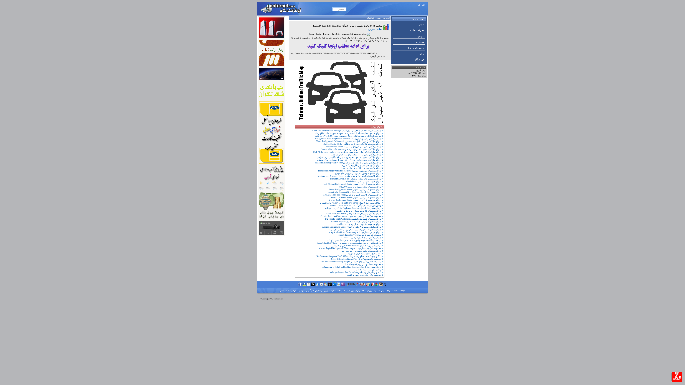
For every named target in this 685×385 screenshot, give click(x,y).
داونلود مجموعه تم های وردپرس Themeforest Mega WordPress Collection (349, 171)
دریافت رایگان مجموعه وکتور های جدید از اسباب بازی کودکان (354, 240)
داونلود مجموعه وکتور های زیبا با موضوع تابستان (360, 187)
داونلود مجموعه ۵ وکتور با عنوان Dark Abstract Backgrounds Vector (352, 184)
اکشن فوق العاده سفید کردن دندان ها (364, 253)
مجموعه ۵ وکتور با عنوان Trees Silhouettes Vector (359, 235)
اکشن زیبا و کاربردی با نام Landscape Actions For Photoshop (355, 272)
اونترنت (386, 18)
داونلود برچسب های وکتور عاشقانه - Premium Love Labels (355, 179)
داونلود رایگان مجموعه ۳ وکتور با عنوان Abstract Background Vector (351, 227)
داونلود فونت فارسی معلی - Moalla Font (363, 181)
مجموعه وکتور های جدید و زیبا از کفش (364, 275)
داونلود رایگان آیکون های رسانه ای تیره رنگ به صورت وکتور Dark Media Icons (347, 152)
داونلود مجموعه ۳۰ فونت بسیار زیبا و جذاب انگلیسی (358, 224)
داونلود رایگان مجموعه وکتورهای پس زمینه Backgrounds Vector (353, 146)
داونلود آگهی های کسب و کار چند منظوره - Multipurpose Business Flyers (349, 176)
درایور (421, 53)
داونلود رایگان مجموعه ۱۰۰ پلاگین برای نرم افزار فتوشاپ (356, 154)
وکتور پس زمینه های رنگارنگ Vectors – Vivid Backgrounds (355, 205)
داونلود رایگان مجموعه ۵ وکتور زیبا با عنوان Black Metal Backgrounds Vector (348, 162)
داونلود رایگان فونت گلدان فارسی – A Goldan (361, 237)
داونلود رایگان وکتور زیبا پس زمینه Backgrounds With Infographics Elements (348, 138)
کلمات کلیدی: (383, 56)
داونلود (420, 36)
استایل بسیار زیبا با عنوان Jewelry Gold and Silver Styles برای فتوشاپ (350, 203)
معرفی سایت (417, 30)
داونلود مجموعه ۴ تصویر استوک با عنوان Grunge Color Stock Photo (352, 195)
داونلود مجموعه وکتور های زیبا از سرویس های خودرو (358, 173)
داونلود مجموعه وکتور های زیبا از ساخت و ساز (360, 251)
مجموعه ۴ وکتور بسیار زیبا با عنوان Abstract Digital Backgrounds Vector (349, 248)
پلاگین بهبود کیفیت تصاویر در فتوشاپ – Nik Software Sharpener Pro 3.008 (348, 256)
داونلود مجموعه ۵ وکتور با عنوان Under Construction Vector (355, 197)
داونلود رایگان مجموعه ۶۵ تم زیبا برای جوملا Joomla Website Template (351, 149)
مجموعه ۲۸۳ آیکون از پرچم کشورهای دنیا (363, 264)
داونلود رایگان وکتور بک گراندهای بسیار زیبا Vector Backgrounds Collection (348, 141)
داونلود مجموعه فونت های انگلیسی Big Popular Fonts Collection (353, 219)
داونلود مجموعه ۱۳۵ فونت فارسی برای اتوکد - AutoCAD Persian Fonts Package (346, 130)
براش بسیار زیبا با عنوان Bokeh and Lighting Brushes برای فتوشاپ (351, 267)
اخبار (421, 24)
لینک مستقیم (336, 290)
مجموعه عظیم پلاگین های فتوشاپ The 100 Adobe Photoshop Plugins (351, 261)
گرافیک (370, 18)
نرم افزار (318, 290)
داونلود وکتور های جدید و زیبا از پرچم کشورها (361, 165)
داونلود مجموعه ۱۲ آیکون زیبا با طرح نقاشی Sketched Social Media (352, 144)
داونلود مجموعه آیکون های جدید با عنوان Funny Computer (356, 221)
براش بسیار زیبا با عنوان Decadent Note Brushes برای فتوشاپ (354, 192)
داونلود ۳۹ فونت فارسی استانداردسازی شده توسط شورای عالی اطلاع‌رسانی (347, 133)
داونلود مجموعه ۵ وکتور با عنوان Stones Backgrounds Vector (355, 189)
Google (402, 290)
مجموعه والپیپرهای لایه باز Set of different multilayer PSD (356, 259)
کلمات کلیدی (392, 290)
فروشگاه (419, 59)
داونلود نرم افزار (415, 48)
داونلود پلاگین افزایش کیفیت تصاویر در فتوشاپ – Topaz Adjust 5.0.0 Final (349, 243)
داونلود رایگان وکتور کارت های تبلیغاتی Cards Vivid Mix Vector (353, 213)
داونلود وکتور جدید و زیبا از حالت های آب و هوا (361, 168)
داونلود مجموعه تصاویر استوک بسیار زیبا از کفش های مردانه (354, 229)
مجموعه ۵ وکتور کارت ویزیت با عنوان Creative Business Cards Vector (351, 216)
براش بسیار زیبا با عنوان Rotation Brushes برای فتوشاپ (356, 245)
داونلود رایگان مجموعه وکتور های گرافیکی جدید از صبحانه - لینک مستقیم (349, 160)
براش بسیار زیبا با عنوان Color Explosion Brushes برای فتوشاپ (353, 208)
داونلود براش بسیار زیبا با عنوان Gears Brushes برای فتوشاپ (354, 232)
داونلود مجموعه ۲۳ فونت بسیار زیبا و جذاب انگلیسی (358, 211)
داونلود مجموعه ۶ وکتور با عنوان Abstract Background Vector (354, 200)
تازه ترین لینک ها (369, 290)
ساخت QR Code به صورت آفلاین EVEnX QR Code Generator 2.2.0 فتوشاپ (348, 136)
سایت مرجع (375, 28)
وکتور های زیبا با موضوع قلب (368, 269)
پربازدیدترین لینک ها (352, 290)
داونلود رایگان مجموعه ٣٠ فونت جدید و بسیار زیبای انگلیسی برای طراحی (349, 157)
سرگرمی (419, 42)
